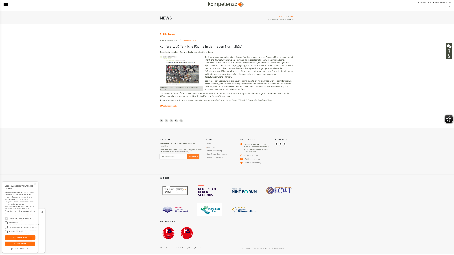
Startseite (283, 16)
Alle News (168, 34)
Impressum (246, 248)
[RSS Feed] (284, 144)
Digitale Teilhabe (189, 40)
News (292, 16)
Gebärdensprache (440, 2)
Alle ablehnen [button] (20, 244)
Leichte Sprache (425, 2)
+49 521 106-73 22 (251, 155)
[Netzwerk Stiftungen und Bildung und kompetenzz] (244, 209)
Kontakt (449, 53)
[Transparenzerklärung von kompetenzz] (175, 209)
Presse (209, 144)
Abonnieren (193, 156)
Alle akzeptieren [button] (20, 238)
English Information (215, 157)
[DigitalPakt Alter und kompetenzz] (209, 209)
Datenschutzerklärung (182, 152)
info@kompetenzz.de (252, 159)
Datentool (211, 147)
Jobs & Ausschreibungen (217, 154)
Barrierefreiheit (278, 248)
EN (450, 2)
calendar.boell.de (171, 106)
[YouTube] (449, 6)
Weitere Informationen (15, 213)
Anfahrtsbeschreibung (252, 163)
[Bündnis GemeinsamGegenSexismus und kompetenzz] (209, 190)
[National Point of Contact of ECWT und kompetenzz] (278, 190)
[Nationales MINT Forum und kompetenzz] (244, 190)
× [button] (35, 184)
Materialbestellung (214, 150)
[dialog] (20, 217)
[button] (20, 248)
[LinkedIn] (445, 6)
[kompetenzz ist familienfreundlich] (168, 233)
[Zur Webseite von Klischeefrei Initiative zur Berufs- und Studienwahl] (175, 190)
